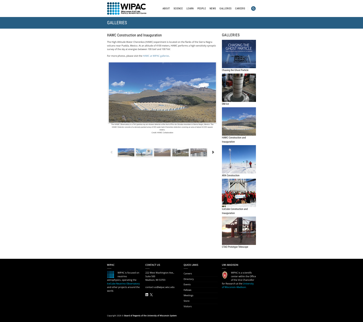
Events (187, 284)
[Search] (253, 8)
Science (178, 8)
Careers (240, 8)
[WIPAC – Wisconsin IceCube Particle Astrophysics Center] (126, 8)
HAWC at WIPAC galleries (156, 55)
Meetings (188, 295)
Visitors (188, 306)
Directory (189, 279)
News (213, 8)
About (166, 8)
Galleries (225, 8)
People (201, 8)
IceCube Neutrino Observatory (123, 283)
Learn (190, 8)
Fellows (187, 290)
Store (186, 300)
